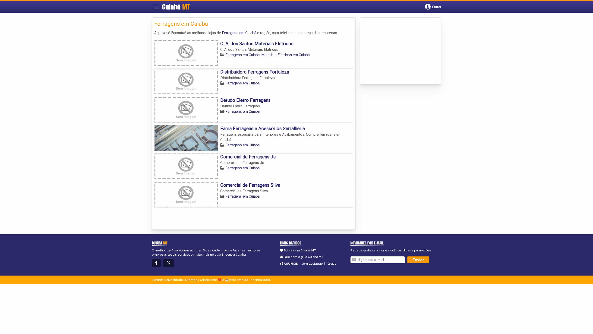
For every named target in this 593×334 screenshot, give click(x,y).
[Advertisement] (397, 51)
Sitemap (191, 280)
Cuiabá (176, 7)
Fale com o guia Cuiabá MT (304, 257)
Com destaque (312, 263)
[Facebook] (156, 263)
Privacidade (174, 280)
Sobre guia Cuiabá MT (300, 250)
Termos (157, 280)
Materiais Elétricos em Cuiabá (285, 55)
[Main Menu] (156, 7)
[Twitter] (168, 263)
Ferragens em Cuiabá (239, 33)
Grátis (332, 263)
